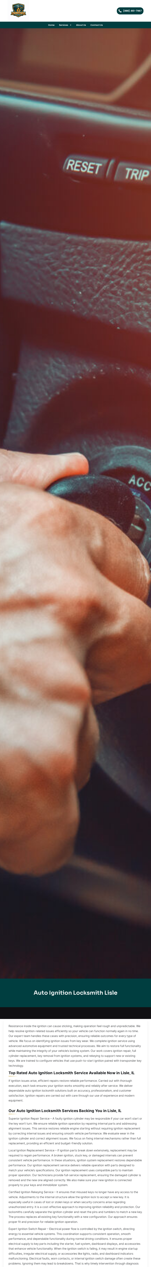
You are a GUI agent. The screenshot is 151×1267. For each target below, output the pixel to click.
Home (51, 25)
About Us (81, 25)
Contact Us (96, 25)
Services (63, 25)
